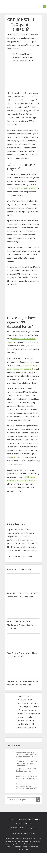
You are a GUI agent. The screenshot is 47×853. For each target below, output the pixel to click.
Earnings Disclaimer (33, 819)
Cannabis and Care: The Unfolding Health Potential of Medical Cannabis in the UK (26, 755)
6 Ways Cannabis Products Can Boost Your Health (26, 770)
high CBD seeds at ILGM (25, 188)
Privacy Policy (21, 819)
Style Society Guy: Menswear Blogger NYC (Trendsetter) (27, 777)
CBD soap (16, 457)
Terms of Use (11, 819)
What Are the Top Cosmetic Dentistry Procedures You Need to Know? (26, 763)
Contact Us (27, 823)
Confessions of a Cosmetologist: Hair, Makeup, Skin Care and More (27, 786)
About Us (19, 823)
